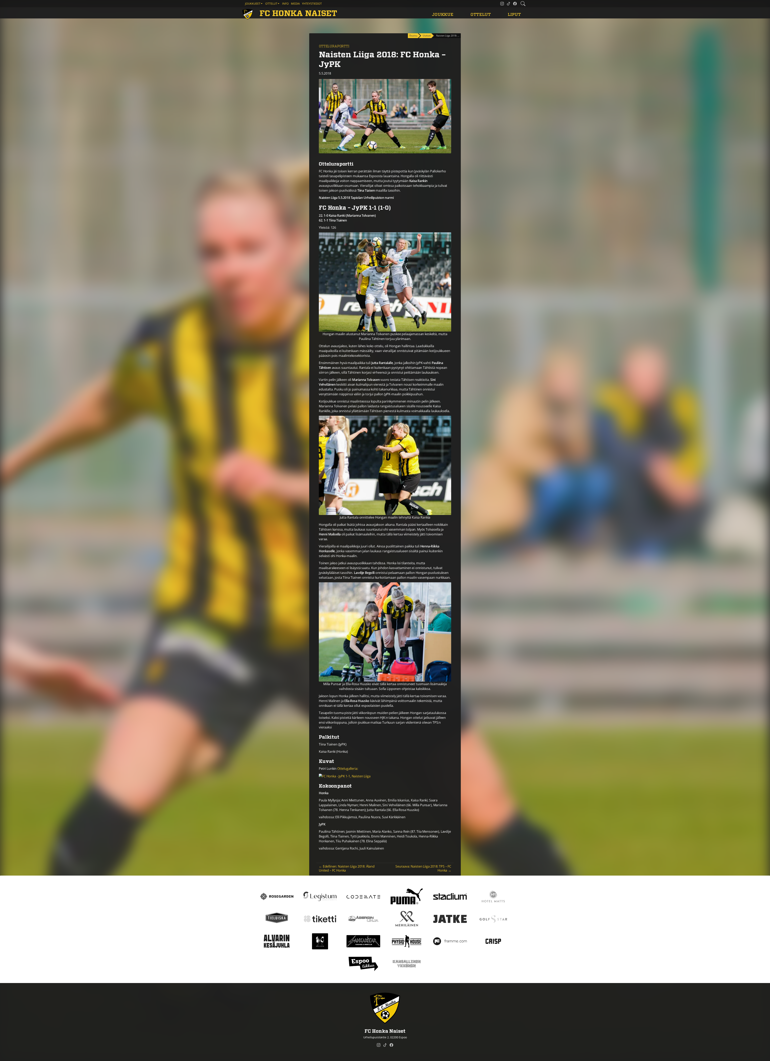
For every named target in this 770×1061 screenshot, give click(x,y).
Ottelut (480, 14)
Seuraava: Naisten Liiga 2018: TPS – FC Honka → (423, 868)
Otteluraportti (334, 46)
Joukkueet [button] (252, 3)
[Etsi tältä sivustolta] (523, 3)
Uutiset (427, 35)
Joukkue (442, 14)
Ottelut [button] (271, 3)
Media (295, 3)
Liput (514, 14)
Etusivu (413, 35)
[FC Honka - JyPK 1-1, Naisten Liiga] (345, 776)
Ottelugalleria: (347, 768)
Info (285, 3)
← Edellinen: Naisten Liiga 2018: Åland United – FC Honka (347, 868)
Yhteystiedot (312, 3)
